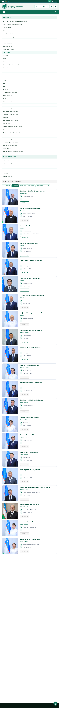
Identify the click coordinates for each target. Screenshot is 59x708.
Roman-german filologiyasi (9, 37)
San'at (4, 71)
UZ (49, 1)
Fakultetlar (5, 170)
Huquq (4, 80)
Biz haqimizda (7, 185)
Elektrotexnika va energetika (10, 92)
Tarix (4, 83)
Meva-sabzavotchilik (8, 105)
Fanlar (47, 185)
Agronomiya (7, 52)
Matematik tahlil (7, 27)
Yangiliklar (23, 185)
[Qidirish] (55, 12)
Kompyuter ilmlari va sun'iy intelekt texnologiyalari (15, 21)
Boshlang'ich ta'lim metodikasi (10, 111)
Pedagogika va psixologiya (9, 67)
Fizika (4, 30)
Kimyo (4, 58)
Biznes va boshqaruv (8, 129)
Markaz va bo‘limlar (7, 176)
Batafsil (24, 202)
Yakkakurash (6, 74)
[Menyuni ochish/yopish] (4, 12)
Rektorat (5, 167)
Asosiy (4, 181)
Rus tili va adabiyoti (7, 43)
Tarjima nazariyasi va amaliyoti (10, 120)
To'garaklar (39, 185)
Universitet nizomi (7, 163)
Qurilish (5, 98)
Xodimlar (15, 185)
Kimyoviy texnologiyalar (8, 108)
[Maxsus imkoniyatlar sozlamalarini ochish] (55, 704)
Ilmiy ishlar (31, 185)
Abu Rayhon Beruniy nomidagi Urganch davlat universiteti (15, 6)
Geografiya (6, 55)
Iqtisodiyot (5, 89)
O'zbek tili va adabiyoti (8, 49)
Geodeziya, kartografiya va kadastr (11, 132)
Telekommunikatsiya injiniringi (10, 145)
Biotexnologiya (6, 123)
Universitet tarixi (7, 160)
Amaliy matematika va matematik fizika (12, 24)
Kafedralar (5, 173)
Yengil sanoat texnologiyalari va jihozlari (12, 126)
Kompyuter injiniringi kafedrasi (10, 142)
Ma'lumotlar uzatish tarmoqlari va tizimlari (13, 151)
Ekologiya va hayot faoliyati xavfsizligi (12, 64)
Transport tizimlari (7, 95)
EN (56, 1)
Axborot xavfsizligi (7, 139)
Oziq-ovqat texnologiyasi (9, 101)
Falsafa (5, 136)
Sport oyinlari (6, 77)
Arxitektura (5, 117)
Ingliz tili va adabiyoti (8, 33)
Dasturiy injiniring (7, 148)
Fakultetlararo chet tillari (9, 40)
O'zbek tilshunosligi (7, 46)
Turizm (4, 86)
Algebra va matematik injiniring (10, 114)
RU (52, 1)
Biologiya (5, 61)
